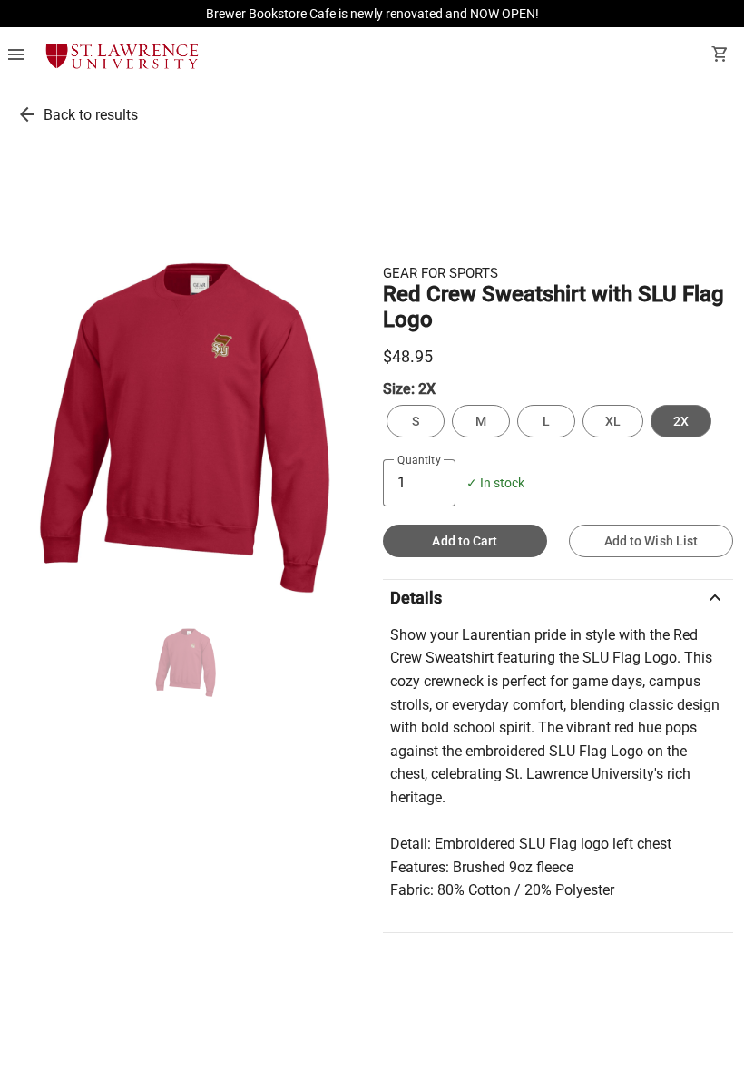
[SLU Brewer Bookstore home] (122, 56)
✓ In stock (495, 483)
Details (558, 598)
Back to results (91, 114)
